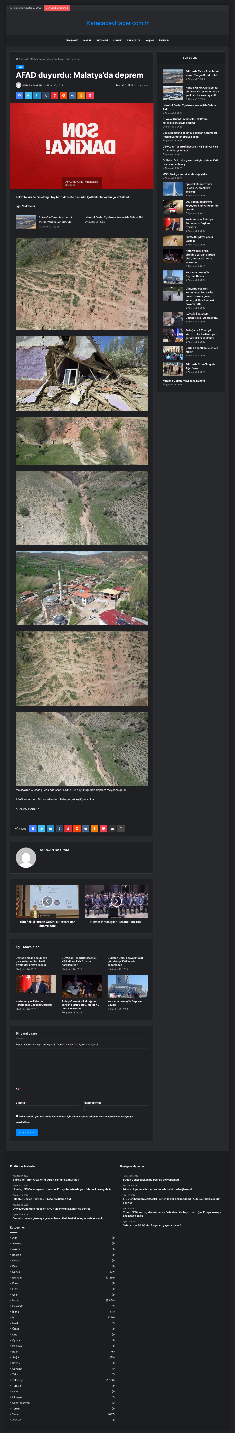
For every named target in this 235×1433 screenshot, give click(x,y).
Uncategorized (21, 1402)
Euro (15, 1283)
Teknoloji (133, 40)
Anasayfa (72, 40)
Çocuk (16, 1260)
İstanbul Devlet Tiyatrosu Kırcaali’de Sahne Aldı (114, 217)
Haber (87, 40)
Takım (15, 1374)
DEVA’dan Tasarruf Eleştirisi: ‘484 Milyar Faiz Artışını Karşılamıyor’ (79, 961)
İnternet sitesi (92, 1102)
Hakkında (17, 1306)
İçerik (15, 1311)
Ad (18, 1088)
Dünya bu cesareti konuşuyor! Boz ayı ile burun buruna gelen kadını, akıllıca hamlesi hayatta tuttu (200, 296)
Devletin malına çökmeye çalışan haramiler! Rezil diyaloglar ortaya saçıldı (31, 961)
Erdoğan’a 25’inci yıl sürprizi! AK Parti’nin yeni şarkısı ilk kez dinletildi (201, 334)
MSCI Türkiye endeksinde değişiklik (185, 174)
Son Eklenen (191, 57)
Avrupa (16, 1249)
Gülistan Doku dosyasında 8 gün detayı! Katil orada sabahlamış (125, 961)
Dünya (16, 1271)
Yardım (16, 1408)
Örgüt (15, 1328)
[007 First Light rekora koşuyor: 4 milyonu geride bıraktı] (173, 207)
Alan (14, 1237)
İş (13, 1317)
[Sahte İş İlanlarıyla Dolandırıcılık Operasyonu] (173, 319)
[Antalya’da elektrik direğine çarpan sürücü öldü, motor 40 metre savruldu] (82, 986)
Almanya (17, 1243)
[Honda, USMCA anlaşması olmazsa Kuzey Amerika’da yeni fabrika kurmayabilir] (173, 93)
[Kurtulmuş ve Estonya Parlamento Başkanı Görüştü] (36, 986)
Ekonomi (102, 40)
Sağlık (117, 40)
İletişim (164, 40)
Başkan (16, 1254)
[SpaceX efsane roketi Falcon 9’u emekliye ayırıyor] (173, 189)
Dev (14, 1266)
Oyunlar (16, 1340)
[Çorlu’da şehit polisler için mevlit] (173, 353)
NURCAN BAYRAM (32, 85)
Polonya (17, 1345)
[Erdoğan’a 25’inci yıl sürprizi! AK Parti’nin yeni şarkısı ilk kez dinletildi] (173, 335)
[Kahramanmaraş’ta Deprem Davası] (128, 986)
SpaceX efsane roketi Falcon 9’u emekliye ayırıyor (199, 187)
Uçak (15, 1391)
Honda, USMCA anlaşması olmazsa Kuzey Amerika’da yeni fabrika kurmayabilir (202, 91)
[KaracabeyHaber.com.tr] (117, 23)
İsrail (15, 1323)
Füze (15, 1288)
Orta (14, 1334)
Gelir (15, 1294)
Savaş (16, 1363)
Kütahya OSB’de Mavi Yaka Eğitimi (184, 380)
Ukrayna (17, 1397)
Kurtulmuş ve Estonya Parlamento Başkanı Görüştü (199, 223)
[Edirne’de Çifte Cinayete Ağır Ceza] (173, 369)
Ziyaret (16, 1419)
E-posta (21, 1102)
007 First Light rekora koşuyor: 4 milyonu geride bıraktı (202, 205)
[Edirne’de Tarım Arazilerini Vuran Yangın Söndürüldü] (26, 222)
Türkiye (16, 1385)
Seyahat (17, 1368)
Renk (15, 1351)
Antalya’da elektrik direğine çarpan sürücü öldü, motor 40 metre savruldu (80, 1005)
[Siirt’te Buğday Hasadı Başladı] (173, 240)
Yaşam (150, 40)
